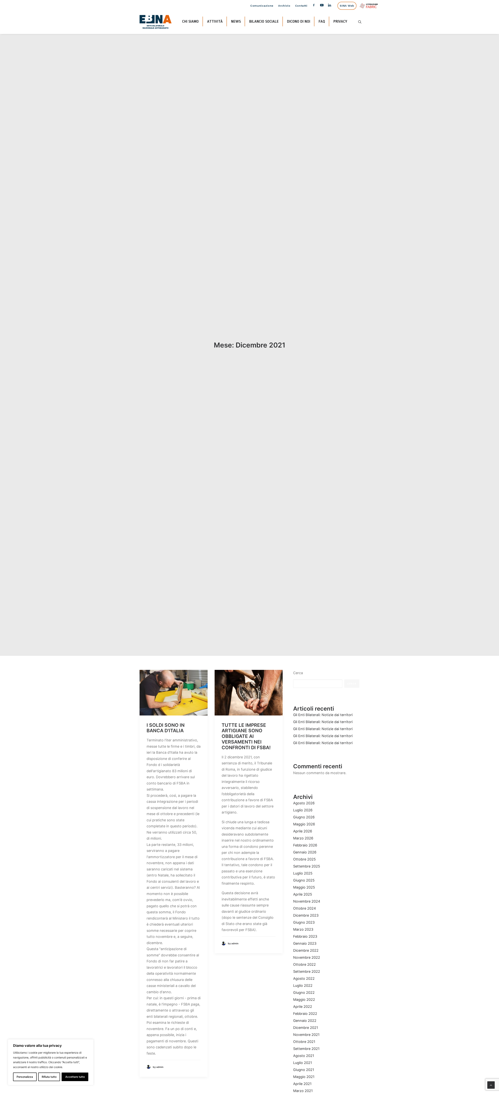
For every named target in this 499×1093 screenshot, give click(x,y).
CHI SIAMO (190, 21)
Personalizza (25, 1076)
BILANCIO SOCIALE (264, 21)
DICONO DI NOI (298, 21)
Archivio (284, 5)
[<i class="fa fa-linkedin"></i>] (331, 6)
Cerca (298, 673)
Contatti (301, 5)
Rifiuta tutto (49, 1076)
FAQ (322, 21)
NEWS (236, 21)
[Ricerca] (360, 22)
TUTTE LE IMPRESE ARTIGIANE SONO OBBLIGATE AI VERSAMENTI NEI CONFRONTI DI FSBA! (246, 736)
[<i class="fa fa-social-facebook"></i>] (313, 6)
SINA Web (347, 5)
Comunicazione (261, 5)
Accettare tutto (75, 1076)
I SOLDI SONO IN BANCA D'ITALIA (166, 728)
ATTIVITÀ (215, 21)
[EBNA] (156, 22)
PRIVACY (340, 21)
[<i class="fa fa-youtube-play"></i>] (321, 6)
